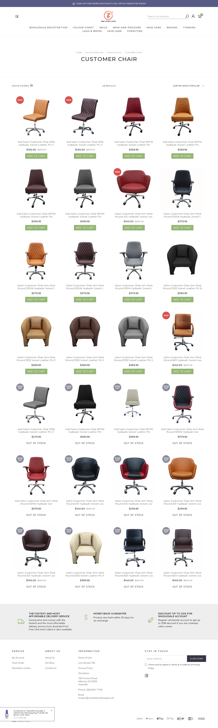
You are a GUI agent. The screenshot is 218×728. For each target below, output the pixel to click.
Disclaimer (83, 673)
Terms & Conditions (181, 664)
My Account (18, 657)
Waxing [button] (172, 27)
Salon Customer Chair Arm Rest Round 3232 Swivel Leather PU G (133, 359)
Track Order (18, 662)
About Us (50, 657)
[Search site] (187, 16)
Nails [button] (103, 27)
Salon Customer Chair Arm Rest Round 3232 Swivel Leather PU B (182, 287)
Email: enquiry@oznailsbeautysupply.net (91, 696)
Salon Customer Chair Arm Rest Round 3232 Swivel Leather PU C (36, 359)
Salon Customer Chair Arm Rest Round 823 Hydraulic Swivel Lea (182, 359)
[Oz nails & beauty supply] (109, 16)
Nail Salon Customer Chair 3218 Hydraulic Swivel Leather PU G (36, 431)
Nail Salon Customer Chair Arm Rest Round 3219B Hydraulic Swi (182, 431)
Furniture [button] (135, 31)
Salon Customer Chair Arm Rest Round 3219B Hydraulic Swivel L (182, 215)
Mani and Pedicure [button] (127, 27)
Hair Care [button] (153, 27)
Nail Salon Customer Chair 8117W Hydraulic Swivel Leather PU (133, 143)
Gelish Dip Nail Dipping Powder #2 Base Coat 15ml (31, 713)
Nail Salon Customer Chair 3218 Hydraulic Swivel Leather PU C (36, 143)
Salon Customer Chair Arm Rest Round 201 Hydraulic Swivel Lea (134, 215)
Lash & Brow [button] (92, 31)
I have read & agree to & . (174, 666)
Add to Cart (36, 156)
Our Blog (49, 662)
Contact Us (51, 668)
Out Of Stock (36, 443)
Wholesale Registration (48, 27)
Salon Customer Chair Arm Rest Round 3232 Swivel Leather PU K (84, 574)
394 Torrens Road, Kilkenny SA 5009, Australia (88, 681)
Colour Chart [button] (83, 27)
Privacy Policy (85, 668)
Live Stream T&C (87, 662)
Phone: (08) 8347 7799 (90, 689)
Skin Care (114, 31)
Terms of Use (85, 657)
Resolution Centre (21, 668)
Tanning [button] (189, 27)
